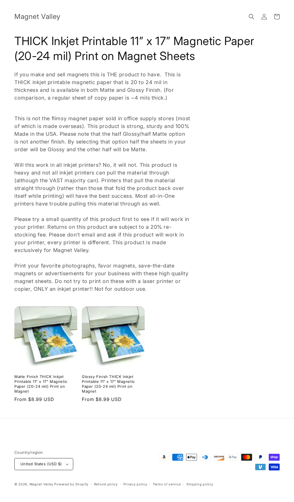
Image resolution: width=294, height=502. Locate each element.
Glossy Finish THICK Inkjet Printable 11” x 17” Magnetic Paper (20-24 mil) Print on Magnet (108, 384)
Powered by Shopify (71, 484)
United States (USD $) (41, 464)
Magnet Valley (41, 484)
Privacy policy (135, 484)
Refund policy (106, 484)
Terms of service (167, 484)
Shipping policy (199, 484)
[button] (251, 16)
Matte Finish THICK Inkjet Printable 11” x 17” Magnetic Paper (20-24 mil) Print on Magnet (40, 384)
